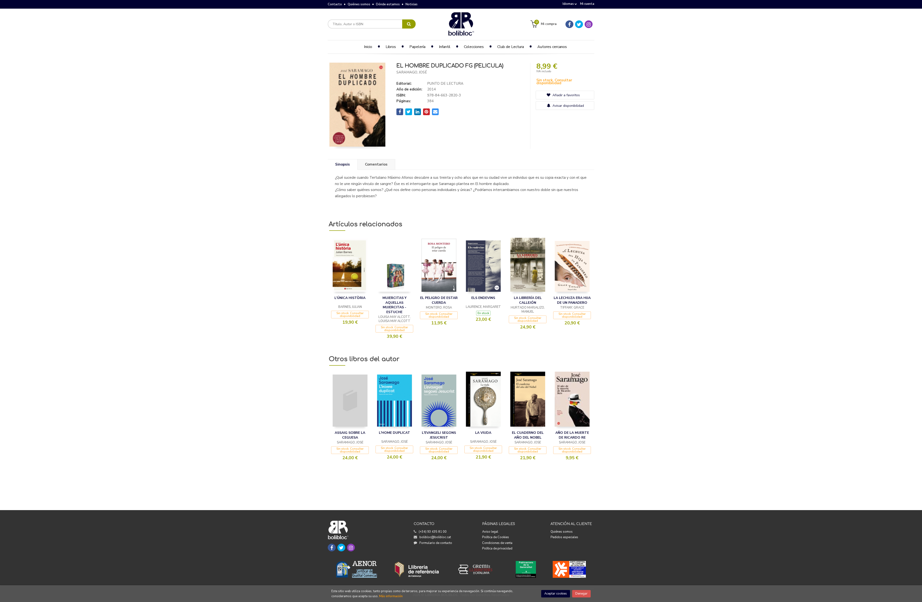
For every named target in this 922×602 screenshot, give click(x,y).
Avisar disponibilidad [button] (568, 105)
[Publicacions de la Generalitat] (526, 569)
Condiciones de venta (497, 543)
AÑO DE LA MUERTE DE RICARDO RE (572, 435)
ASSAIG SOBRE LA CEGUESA (350, 435)
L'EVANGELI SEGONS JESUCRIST (439, 435)
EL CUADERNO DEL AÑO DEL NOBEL (528, 435)
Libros (391, 46)
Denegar (581, 593)
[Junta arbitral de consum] (569, 569)
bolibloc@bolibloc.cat (435, 537)
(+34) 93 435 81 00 (433, 532)
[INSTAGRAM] (589, 24)
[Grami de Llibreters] (478, 569)
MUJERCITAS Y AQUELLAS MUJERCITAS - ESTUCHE (394, 305)
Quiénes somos (359, 4)
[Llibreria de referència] (417, 569)
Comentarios (376, 164)
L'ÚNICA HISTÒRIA (349, 298)
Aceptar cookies (555, 593)
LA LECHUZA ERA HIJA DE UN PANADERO (572, 300)
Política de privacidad (497, 548)
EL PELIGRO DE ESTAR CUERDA (439, 300)
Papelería (417, 46)
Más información (391, 596)
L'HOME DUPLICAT (394, 432)
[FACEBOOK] (569, 24)
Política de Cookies (495, 537)
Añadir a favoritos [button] (566, 95)
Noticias (412, 4)
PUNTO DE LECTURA (445, 83)
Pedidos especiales (564, 537)
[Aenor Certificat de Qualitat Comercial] (356, 569)
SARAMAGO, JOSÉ (411, 72)
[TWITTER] (579, 24)
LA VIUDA (483, 432)
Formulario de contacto (435, 543)
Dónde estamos (388, 4)
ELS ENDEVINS (483, 298)
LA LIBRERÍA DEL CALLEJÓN (528, 300)
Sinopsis (342, 164)
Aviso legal (490, 532)
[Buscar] (409, 24)
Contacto (335, 4)
